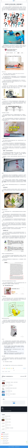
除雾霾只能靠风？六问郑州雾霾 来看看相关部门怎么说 (7, 376)
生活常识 (3, 371)
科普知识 (9, 371)
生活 (16, 5)
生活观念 (6, 371)
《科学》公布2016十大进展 (23, 376)
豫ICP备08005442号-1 (17, 446)
